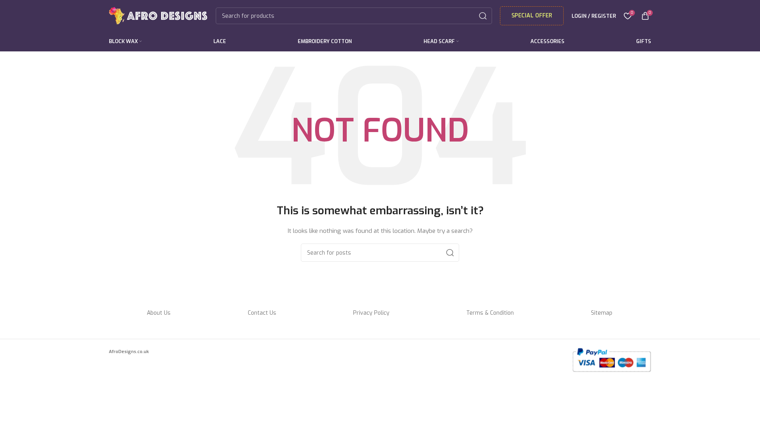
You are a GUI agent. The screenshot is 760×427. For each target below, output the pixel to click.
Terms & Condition (490, 313)
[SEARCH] (483, 16)
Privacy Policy (371, 313)
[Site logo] (158, 15)
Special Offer (531, 15)
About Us (159, 313)
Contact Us (262, 313)
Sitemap (601, 313)
